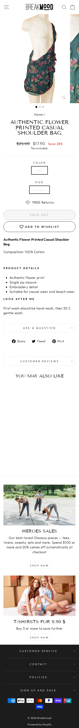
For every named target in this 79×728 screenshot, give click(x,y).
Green (39, 170)
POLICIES (38, 677)
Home (38, 114)
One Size (39, 190)
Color (39, 162)
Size (39, 182)
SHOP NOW (39, 637)
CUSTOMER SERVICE (38, 651)
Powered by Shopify (39, 724)
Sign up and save (38, 690)
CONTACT (39, 664)
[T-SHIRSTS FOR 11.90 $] (39, 596)
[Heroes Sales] (39, 505)
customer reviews (39, 361)
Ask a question (39, 328)
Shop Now (39, 565)
